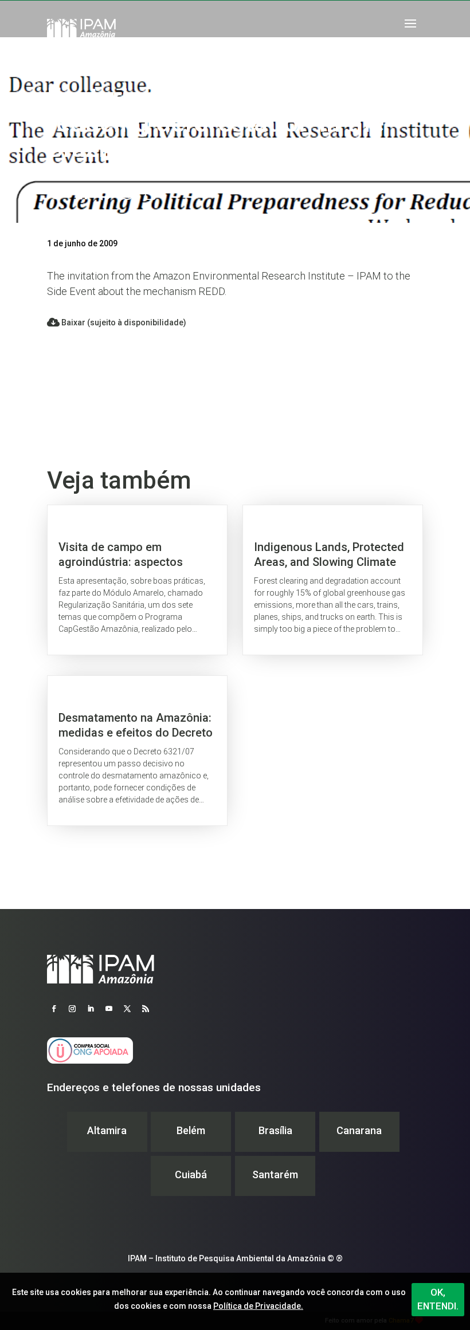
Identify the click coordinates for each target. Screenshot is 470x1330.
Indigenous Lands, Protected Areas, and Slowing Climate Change (332, 580)
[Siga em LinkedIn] (90, 1009)
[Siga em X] (127, 1009)
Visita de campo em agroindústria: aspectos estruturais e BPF (137, 580)
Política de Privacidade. (258, 1306)
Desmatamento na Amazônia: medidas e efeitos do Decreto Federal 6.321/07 (137, 750)
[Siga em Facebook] (54, 1009)
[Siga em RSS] (145, 1009)
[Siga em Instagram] (72, 1009)
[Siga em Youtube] (109, 1009)
